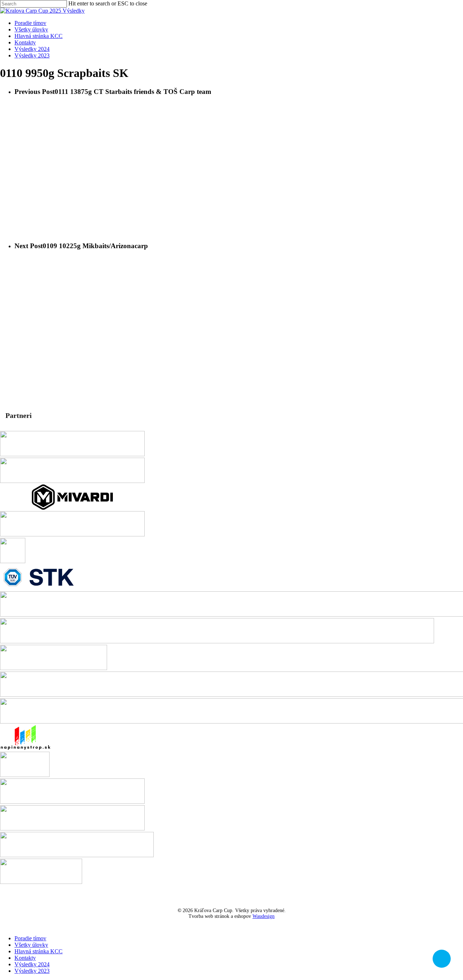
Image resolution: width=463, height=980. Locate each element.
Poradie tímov (30, 938)
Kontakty (25, 958)
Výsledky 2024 (32, 964)
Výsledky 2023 (32, 971)
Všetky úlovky (31, 945)
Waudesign (263, 916)
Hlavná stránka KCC (38, 951)
